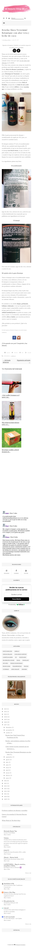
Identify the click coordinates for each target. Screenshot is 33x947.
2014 (5, 786)
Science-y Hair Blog (9, 892)
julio (7, 762)
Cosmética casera (8, 657)
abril (7, 770)
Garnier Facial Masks (9, 833)
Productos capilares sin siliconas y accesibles (14, 810)
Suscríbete (16, 599)
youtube (26, 573)
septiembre (9, 757)
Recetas (26, 666)
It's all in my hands (9, 917)
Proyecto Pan (6, 666)
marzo (7, 773)
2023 (5, 709)
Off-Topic (5, 663)
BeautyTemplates (21, 944)
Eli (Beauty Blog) (7, 40)
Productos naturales (16, 663)
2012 (5, 791)
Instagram (6, 573)
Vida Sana (24, 669)
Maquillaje (25, 660)
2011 (5, 794)
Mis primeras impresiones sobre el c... (10, 423)
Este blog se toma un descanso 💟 (12, 867)
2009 (5, 799)
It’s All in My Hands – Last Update (13, 918)
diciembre (9, 727)
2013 (5, 789)
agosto (8, 760)
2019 (5, 720)
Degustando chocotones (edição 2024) (14, 859)
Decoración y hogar (8, 660)
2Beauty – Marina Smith (11, 857)
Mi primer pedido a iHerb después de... (10, 451)
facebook (16, 573)
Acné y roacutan (7, 651)
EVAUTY (6, 850)
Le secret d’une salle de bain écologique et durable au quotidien (14, 910)
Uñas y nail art (15, 669)
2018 (5, 722)
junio (7, 765)
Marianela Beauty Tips (10, 831)
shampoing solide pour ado (11, 903)
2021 (5, 714)
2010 (5, 797)
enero (7, 778)
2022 (5, 712)
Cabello (13, 356)
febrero (8, 775)
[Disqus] (16, 485)
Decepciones (22, 657)
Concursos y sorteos (20, 654)
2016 (5, 781)
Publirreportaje (17, 666)
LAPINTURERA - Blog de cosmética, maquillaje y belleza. (14, 865)
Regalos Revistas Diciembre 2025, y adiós (15, 852)
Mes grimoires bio (9, 901)
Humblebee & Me (9, 884)
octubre (8, 733)
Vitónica (6, 838)
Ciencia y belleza (7, 654)
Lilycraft (6, 908)
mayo (7, 768)
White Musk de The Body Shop (11, 820)
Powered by (12, 604)
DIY (16, 657)
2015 (5, 783)
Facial (18, 660)
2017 (5, 725)
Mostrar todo (28, 873)
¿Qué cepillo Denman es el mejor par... (10, 396)
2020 (5, 717)
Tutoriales (6, 669)
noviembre (9, 730)
